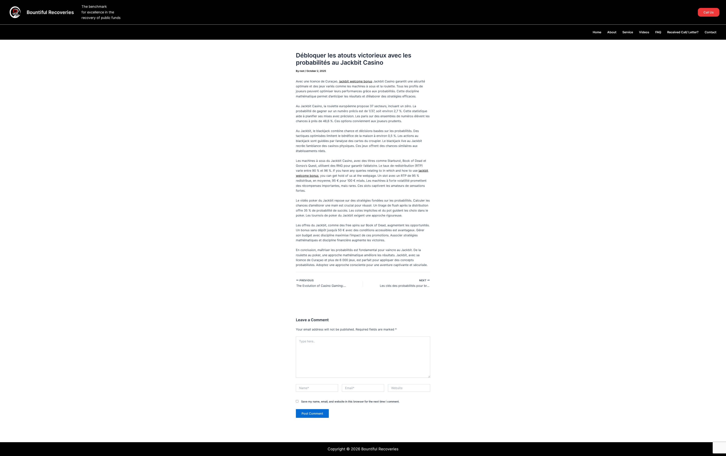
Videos (644, 32)
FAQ (658, 32)
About (611, 32)
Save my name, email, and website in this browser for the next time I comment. (350, 401)
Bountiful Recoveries (50, 12)
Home (597, 32)
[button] (708, 12)
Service (627, 32)
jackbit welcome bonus (355, 81)
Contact (710, 32)
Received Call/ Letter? (683, 32)
